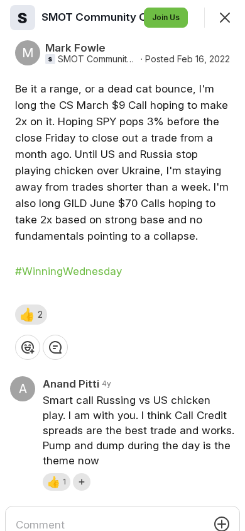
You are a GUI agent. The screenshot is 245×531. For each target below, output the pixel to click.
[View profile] (22, 17)
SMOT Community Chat (98, 59)
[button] (31, 315)
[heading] (103, 17)
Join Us (166, 17)
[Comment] (55, 347)
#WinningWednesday (68, 271)
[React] (28, 347)
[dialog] (122, 265)
